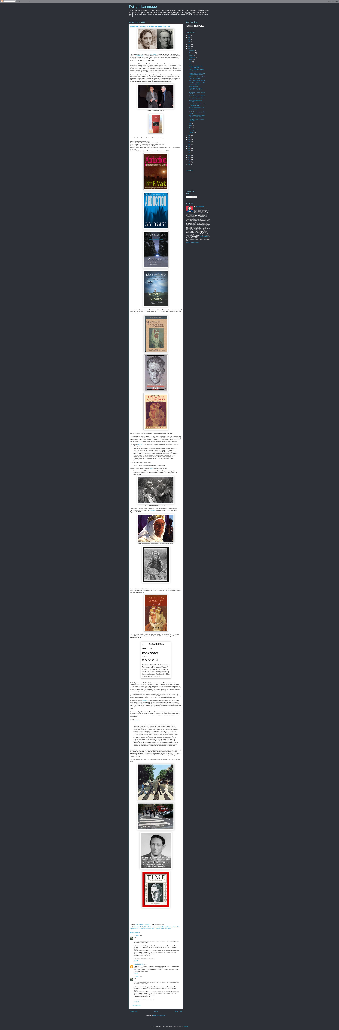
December (192, 50)
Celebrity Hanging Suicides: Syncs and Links (196, 66)
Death (141, 926)
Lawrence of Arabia (157, 926)
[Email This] (156, 924)
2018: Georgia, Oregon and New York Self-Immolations (197, 77)
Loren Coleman (200, 206)
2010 (189, 150)
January (191, 132)
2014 (189, 142)
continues (136, 720)
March (191, 128)
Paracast (169, 926)
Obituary (164, 926)
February (191, 130)
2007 (189, 157)
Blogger (186, 1026)
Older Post (178, 1011)
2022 (189, 39)
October (191, 55)
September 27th (134, 928)
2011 (189, 148)
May (190, 123)
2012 (189, 146)
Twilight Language (143, 6)
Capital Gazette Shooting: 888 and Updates (196, 70)
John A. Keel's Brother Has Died (197, 80)
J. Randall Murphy (138, 55)
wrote (151, 468)
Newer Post (133, 1011)
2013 (189, 144)
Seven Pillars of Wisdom (145, 928)
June (190, 64)
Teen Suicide (163, 928)
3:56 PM (136, 961)
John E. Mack (147, 926)
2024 (189, 35)
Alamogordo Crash (193, 86)
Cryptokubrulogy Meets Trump (196, 98)
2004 (189, 164)
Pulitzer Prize (176, 926)
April (190, 125)
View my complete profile (192, 242)
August (191, 59)
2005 (189, 162)
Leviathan (136, 935)
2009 (189, 153)
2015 (189, 139)
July (190, 61)
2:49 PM (136, 973)
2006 (189, 159)
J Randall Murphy (139, 964)
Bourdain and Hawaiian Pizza (196, 107)
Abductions (137, 926)
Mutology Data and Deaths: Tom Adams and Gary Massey (197, 74)
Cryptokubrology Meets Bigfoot (197, 95)
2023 (189, 37)
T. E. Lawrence (156, 928)
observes (144, 700)
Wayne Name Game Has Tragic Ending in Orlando (197, 104)
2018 (189, 48)
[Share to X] (160, 924)
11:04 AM (136, 1002)
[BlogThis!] (158, 924)
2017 (189, 135)
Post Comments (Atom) (159, 1015)
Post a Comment (136, 1005)
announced (152, 510)
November (192, 53)
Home (156, 1011)
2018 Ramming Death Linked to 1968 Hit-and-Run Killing (197, 116)
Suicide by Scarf (193, 109)
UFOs (169, 928)
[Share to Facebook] (161, 924)
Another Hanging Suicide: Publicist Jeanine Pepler (196, 89)
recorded (140, 444)
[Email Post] (153, 924)
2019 (189, 46)
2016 (189, 137)
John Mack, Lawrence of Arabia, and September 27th (197, 83)
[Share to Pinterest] (163, 924)
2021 (189, 42)
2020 (189, 44)
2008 (189, 155)
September (192, 57)
